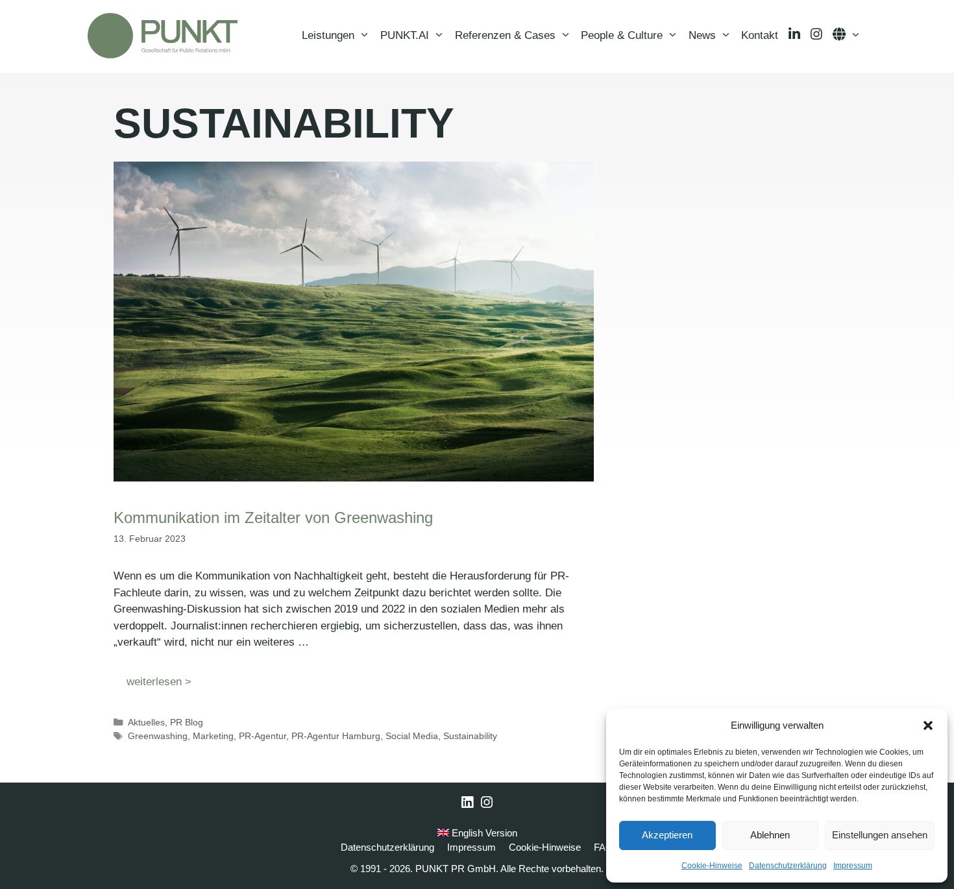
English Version (483, 832)
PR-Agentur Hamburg (335, 736)
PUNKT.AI (404, 35)
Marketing (213, 736)
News (702, 35)
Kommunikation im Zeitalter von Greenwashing (273, 517)
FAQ (603, 847)
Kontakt (759, 35)
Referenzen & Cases (505, 35)
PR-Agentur (262, 736)
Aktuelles (146, 722)
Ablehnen (770, 834)
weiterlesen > (159, 682)
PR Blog (186, 722)
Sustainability (470, 736)
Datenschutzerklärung (788, 865)
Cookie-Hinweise (711, 865)
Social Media (411, 736)
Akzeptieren (667, 834)
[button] (928, 725)
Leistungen (328, 35)
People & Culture (622, 35)
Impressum (852, 865)
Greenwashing (158, 736)
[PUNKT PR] (163, 35)
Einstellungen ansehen (879, 834)
